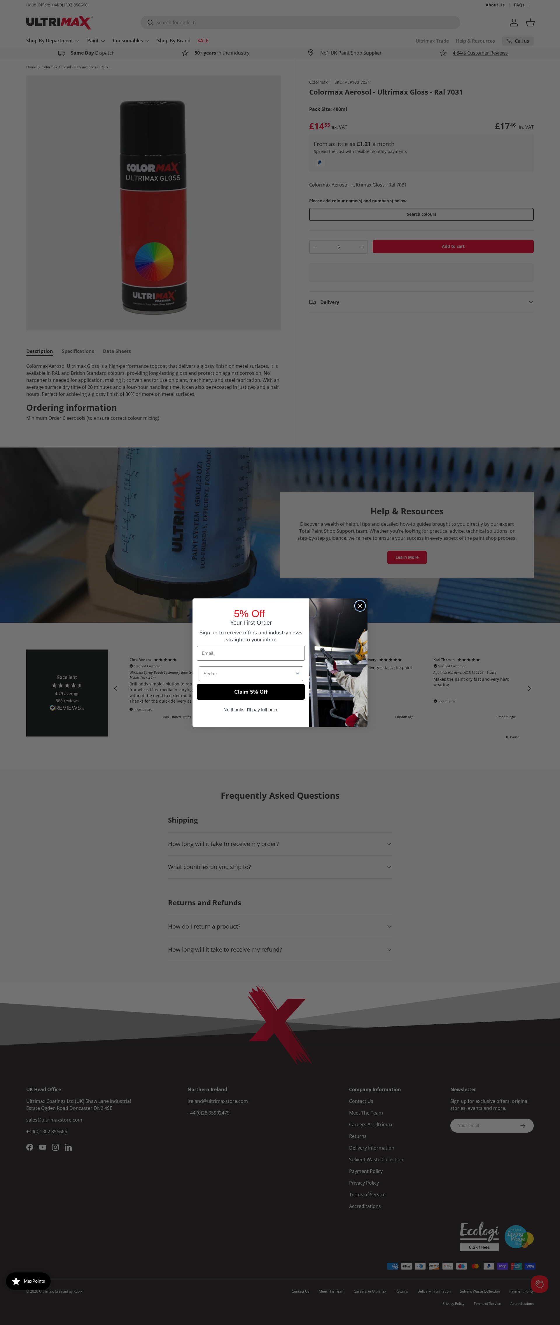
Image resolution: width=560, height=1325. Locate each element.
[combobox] (249, 674)
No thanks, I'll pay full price (251, 709)
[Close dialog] (360, 606)
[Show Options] (297, 674)
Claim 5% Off (251, 691)
